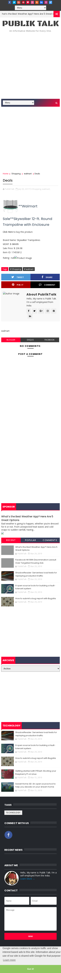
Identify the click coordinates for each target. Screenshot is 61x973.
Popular (30, 540)
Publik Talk (30, 24)
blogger (11, 339)
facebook (49, 339)
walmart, (46, 189)
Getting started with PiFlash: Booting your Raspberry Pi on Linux (35, 772)
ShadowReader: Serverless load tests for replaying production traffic (36, 574)
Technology (13, 812)
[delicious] (50, 2)
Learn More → (27, 878)
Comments (50, 540)
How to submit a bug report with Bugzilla (35, 598)
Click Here (8, 231)
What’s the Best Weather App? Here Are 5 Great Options (27, 518)
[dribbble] (32, 2)
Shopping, (37, 189)
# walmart (28, 269)
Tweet (20, 277)
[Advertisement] (30, 66)
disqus (30, 339)
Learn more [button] (9, 960)
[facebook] (9, 2)
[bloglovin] (27, 2)
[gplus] (18, 2)
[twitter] (14, 2)
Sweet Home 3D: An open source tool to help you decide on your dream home (35, 785)
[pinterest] (23, 2)
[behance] (41, 2)
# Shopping (15, 269)
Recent (11, 540)
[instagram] (46, 2)
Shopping (15, 173)
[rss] (36, 2)
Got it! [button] (30, 969)
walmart (28, 173)
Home (5, 173)
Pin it (20, 285)
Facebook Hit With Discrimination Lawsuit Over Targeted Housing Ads (35, 561)
